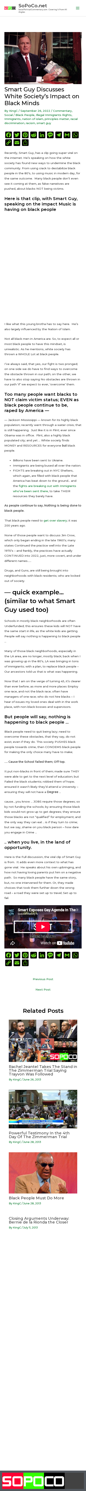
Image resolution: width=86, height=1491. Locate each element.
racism (30, 123)
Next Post (43, 989)
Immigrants (12, 119)
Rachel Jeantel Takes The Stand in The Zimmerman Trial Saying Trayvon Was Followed (43, 1070)
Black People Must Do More (36, 1198)
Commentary (62, 110)
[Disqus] (42, 1297)
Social (8, 115)
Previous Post (43, 979)
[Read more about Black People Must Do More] (43, 1172)
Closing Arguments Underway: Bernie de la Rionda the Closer (39, 1220)
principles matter (57, 119)
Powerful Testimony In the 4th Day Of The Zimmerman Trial (39, 1135)
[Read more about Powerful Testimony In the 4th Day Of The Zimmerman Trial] (43, 1108)
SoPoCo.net (33, 5)
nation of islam (32, 119)
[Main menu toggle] (77, 8)
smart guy (44, 123)
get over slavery (55, 520)
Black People (24, 115)
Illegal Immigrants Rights (54, 115)
